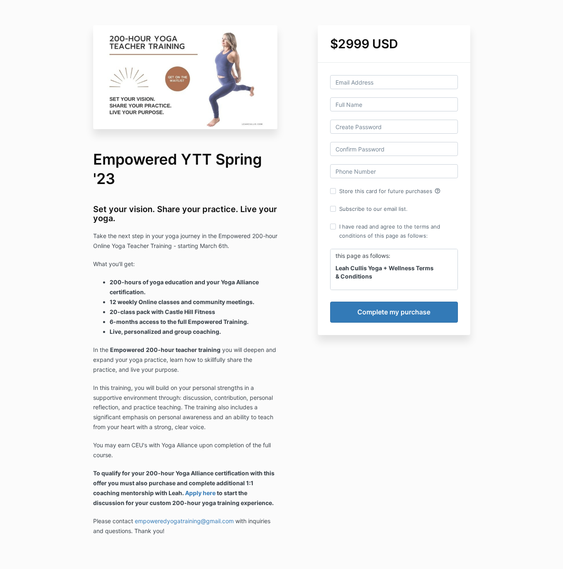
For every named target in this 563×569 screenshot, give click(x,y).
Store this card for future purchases (390, 191)
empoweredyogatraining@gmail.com (184, 520)
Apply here (200, 492)
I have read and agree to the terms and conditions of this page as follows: (389, 231)
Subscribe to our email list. (373, 208)
